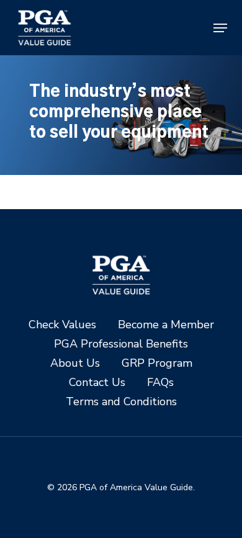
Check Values (62, 325)
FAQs (160, 382)
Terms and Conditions (121, 402)
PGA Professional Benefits (121, 344)
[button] (220, 28)
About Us (75, 363)
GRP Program (157, 363)
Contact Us (97, 382)
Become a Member (166, 325)
